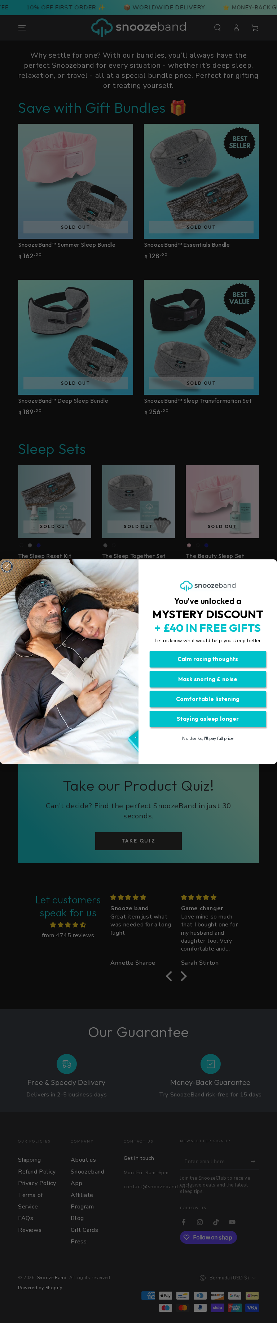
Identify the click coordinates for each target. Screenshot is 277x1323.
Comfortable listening (208, 698)
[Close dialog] (7, 566)
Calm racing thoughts (207, 659)
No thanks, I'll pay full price (207, 739)
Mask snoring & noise (207, 678)
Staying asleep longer (208, 718)
